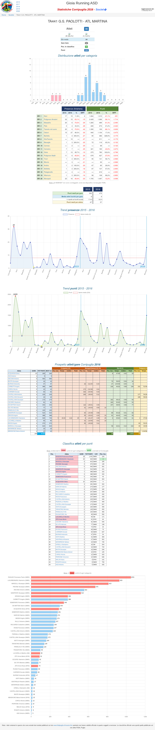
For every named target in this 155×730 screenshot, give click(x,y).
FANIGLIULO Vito (13, 410)
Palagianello (48, 172)
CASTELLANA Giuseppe (15, 400)
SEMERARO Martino (62, 484)
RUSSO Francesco (61, 529)
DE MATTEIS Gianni (14, 405)
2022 (18, 11)
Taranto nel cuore (50, 129)
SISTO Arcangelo (61, 507)
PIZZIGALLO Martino (62, 502)
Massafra (47, 122)
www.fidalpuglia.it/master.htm (63, 725)
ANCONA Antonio (13, 379)
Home (4, 15)
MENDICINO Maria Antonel (16, 431)
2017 (18, 4)
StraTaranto (48, 139)
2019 (18, 9)
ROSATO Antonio (61, 562)
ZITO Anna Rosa (61, 527)
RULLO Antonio (60, 492)
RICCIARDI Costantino (63, 494)
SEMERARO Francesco (63, 476)
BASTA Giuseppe (13, 381)
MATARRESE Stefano (14, 428)
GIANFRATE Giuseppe (15, 413)
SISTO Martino (60, 537)
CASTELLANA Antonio (15, 394)
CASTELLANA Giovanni (15, 397)
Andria (46, 165)
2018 (18, 6)
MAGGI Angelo (12, 423)
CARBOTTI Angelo (14, 386)
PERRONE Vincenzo (62, 557)
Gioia (46, 152)
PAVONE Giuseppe (62, 464)
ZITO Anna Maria (61, 519)
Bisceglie (47, 142)
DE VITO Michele (13, 407)
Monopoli (47, 178)
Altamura (47, 175)
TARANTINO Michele (62, 509)
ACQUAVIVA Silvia (13, 373)
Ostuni (46, 132)
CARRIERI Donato (14, 392)
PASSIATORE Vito (61, 514)
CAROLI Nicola (12, 389)
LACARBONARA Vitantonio (16, 418)
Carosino (47, 149)
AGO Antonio (12, 376)
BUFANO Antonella (14, 384)
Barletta (47, 136)
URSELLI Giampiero (62, 544)
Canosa (47, 145)
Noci (45, 116)
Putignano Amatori (50, 119)
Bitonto (46, 162)
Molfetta (47, 169)
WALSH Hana (60, 559)
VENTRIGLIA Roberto (62, 539)
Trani (46, 159)
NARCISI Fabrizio (61, 487)
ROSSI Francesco (61, 497)
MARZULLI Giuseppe (14, 426)
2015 (18, 2)
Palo (45, 126)
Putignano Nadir (50, 155)
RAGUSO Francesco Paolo (64, 456)
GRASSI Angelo (13, 415)
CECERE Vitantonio (14, 402)
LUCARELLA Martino (14, 421)
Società (11, 15)
